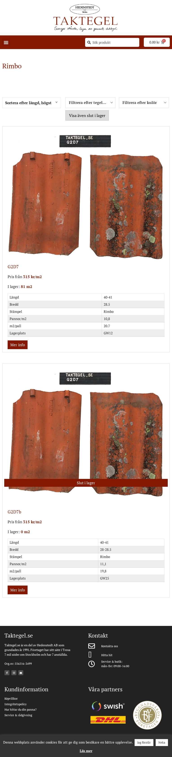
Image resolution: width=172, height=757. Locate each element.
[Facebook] (6, 672)
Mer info (17, 344)
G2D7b (14, 512)
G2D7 (13, 267)
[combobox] (112, 42)
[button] (6, 42)
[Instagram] (13, 672)
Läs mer (86, 750)
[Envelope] (20, 672)
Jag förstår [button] (144, 742)
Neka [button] (161, 742)
